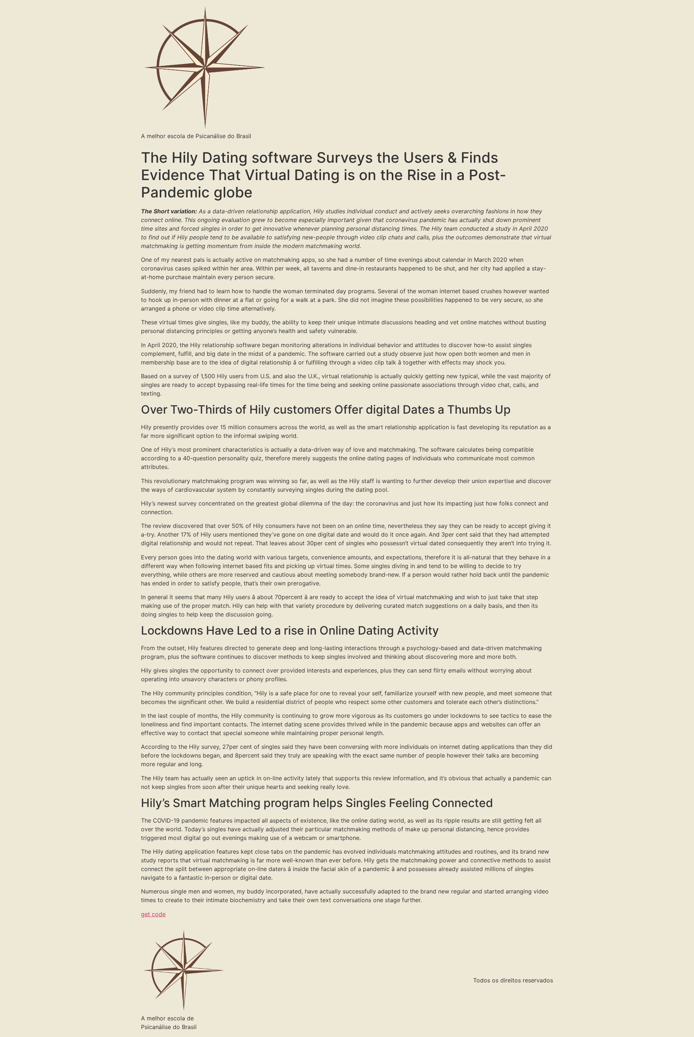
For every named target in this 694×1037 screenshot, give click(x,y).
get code (153, 914)
